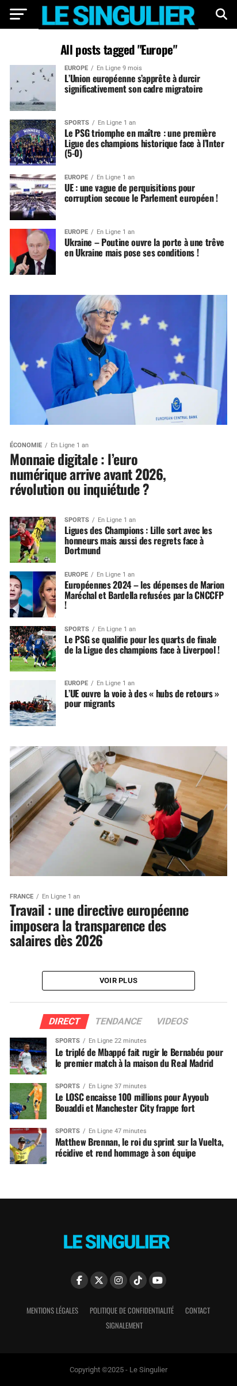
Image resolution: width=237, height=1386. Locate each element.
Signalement (124, 1325)
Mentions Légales (52, 1310)
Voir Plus (118, 980)
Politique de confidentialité (132, 1310)
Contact (197, 1310)
